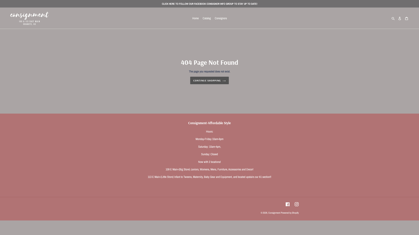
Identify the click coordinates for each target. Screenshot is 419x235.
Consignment (274, 212)
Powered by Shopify (290, 212)
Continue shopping (207, 80)
